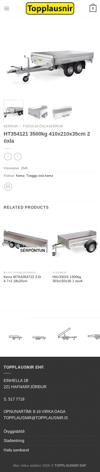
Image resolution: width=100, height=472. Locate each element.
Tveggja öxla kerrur (43, 126)
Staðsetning (14, 441)
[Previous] (11, 61)
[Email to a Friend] (8, 187)
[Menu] (6, 8)
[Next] (88, 61)
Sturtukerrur (67, 335)
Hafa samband (16, 450)
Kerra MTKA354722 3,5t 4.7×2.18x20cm (22, 279)
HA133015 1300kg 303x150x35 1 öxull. (67, 279)
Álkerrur (15, 335)
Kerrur (11, 126)
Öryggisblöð (14, 431)
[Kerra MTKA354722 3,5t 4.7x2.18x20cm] (26, 242)
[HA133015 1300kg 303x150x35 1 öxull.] (74, 242)
